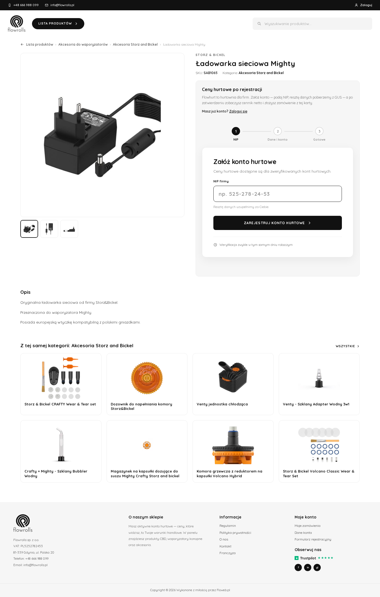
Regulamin (227, 525)
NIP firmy (221, 181)
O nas (223, 539)
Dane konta (303, 532)
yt (317, 567)
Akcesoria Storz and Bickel (135, 44)
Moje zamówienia (307, 525)
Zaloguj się (238, 111)
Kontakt (225, 546)
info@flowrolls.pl (62, 5)
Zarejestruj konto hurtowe (274, 223)
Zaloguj (366, 5)
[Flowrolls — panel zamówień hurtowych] (16, 23)
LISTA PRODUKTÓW (55, 23)
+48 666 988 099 (26, 5)
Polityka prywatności (235, 532)
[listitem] (29, 229)
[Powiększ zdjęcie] (102, 135)
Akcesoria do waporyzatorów (83, 44)
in (308, 567)
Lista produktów (39, 44)
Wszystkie (345, 346)
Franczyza (227, 553)
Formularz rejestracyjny (313, 539)
